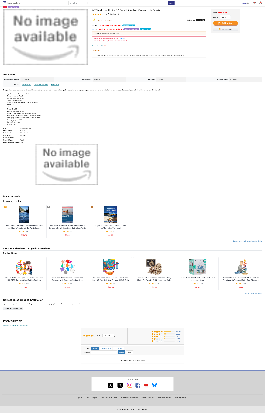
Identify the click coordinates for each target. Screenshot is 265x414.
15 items (178, 331)
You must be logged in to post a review (15, 325)
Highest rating (106, 348)
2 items (178, 336)
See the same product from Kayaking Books (247, 241)
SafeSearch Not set (181, 3)
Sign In (244, 3)
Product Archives (148, 397)
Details (121, 38)
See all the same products (253, 293)
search (171, 3)
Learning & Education (41, 84)
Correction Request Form (13, 308)
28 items (108, 335)
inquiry (94, 397)
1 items (178, 338)
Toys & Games (26, 84)
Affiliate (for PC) (180, 397)
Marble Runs (55, 84)
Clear (129, 352)
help (87, 397)
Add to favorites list (227, 29)
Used (122, 29)
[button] (260, 2)
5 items (178, 334)
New (114, 25)
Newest (95, 348)
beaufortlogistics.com (14, 3)
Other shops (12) (100, 46)
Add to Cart (227, 23)
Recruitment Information (129, 397)
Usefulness (118, 348)
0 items (178, 341)
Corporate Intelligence (109, 397)
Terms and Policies (164, 397)
